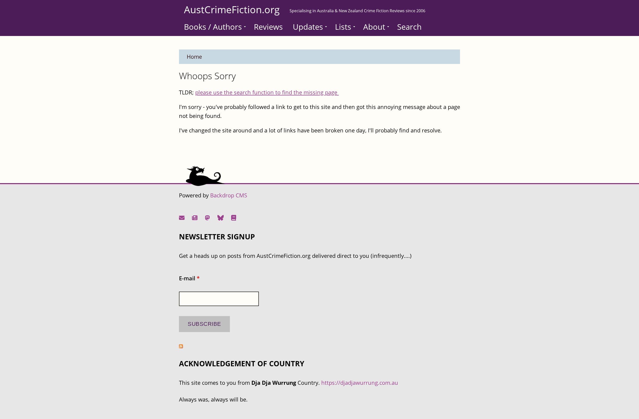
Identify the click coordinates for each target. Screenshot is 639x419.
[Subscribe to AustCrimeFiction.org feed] (181, 346)
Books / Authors (213, 26)
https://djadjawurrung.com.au (359, 383)
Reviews (268, 26)
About (374, 26)
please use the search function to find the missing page (267, 92)
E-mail (189, 278)
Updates (308, 26)
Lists (343, 26)
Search (409, 26)
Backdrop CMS (228, 195)
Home (194, 56)
